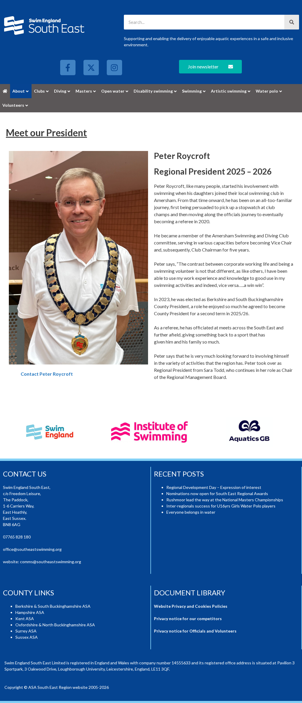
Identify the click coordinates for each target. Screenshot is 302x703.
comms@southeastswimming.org (50, 561)
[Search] (291, 22)
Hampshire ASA (29, 612)
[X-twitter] (91, 67)
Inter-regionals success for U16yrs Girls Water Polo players (220, 505)
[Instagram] (114, 67)
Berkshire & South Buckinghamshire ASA (53, 605)
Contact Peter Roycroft (47, 374)
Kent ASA (24, 618)
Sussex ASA (26, 636)
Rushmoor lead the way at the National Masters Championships (224, 499)
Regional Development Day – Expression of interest (213, 487)
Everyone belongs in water (190, 511)
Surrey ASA (26, 630)
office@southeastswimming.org (32, 548)
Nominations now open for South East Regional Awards (217, 493)
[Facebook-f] (68, 67)
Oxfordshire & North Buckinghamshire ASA (55, 624)
